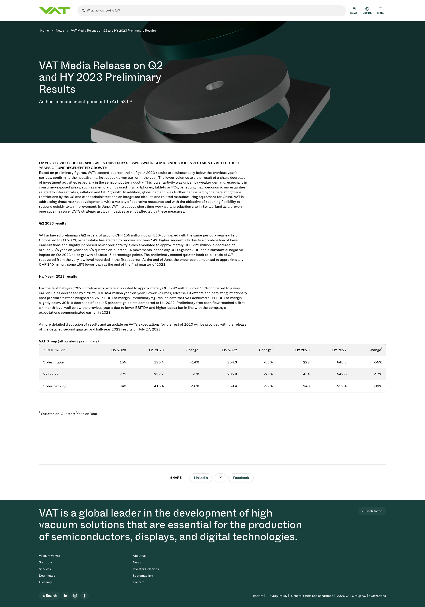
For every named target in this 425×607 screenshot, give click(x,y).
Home (44, 31)
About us (139, 556)
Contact (139, 582)
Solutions (46, 562)
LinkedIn (201, 478)
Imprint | (259, 596)
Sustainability (143, 576)
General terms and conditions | (313, 596)
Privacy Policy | (278, 596)
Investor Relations (146, 569)
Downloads (47, 576)
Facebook (241, 478)
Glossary (45, 582)
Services (45, 569)
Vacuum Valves (49, 556)
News (60, 31)
